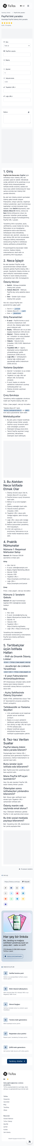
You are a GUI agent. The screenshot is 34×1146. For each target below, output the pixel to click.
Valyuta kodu (9, 78)
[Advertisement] (17, 33)
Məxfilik (5, 1124)
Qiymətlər (6, 1102)
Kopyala (26, 881)
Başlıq (7, 60)
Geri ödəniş (6, 1132)
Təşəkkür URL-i (10, 87)
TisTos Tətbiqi (7, 1121)
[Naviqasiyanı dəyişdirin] (28, 6)
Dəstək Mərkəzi (8, 1118)
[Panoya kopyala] (29, 112)
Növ (6, 42)
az (23, 6)
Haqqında (6, 1099)
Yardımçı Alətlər (5, 12)
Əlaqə (5, 1110)
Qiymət (7, 69)
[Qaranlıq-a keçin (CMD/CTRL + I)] (8, 1079)
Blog (4, 1104)
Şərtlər (5, 1127)
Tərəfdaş (6, 1107)
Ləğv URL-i (9, 96)
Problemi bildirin (27, 869)
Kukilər (5, 1129)
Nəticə (5, 112)
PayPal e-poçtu (10, 51)
